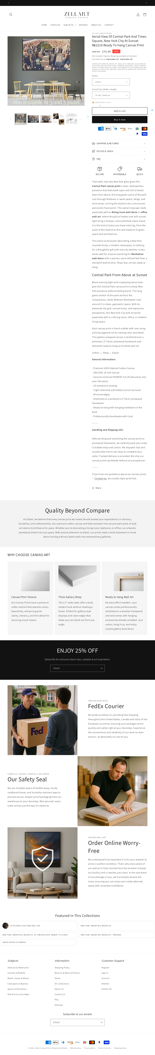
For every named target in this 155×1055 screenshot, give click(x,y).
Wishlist (105, 983)
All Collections (62, 983)
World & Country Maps (18, 994)
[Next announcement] (146, 3)
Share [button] (98, 488)
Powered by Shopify (60, 1048)
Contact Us (100, 478)
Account (106, 978)
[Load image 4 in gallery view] (58, 119)
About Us (59, 989)
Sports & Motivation (17, 989)
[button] (11, 14)
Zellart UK (107, 989)
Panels (94, 76)
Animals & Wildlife (16, 973)
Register (106, 967)
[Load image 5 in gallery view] (71, 119)
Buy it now (119, 119)
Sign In (105, 973)
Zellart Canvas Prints (43, 1048)
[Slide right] (81, 119)
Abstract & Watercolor (18, 967)
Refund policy (75, 1048)
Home (57, 978)
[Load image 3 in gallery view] (46, 119)
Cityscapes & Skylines (18, 983)
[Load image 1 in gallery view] (20, 119)
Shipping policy (120, 1048)
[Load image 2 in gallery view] (33, 119)
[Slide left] (11, 119)
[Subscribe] (101, 668)
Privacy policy (89, 1048)
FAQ (56, 999)
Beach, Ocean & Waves (18, 978)
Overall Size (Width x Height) (104, 89)
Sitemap (59, 1005)
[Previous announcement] (8, 3)
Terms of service (104, 1048)
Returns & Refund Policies (67, 973)
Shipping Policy (62, 967)
